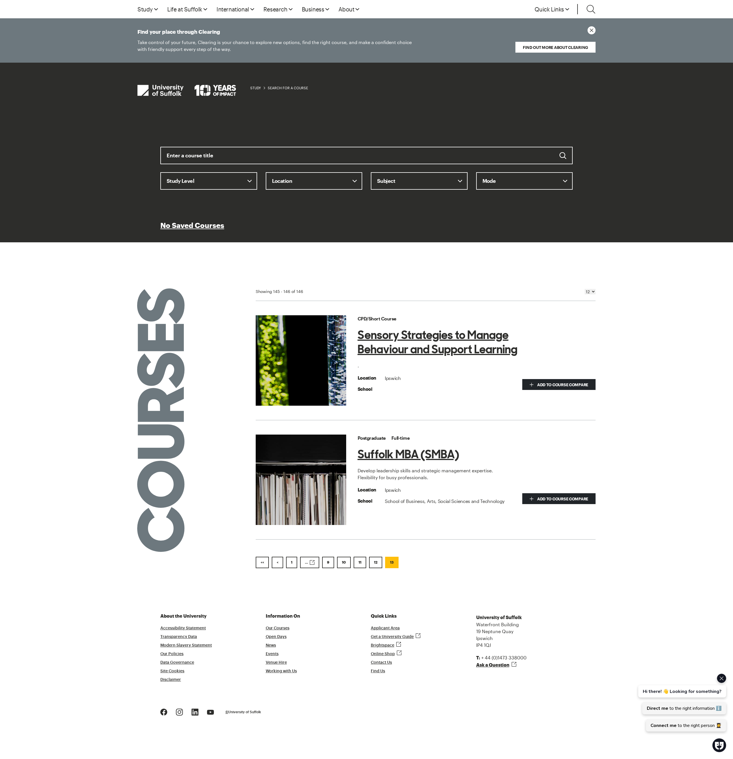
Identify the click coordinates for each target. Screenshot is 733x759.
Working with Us (281, 671)
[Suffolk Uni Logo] (186, 90)
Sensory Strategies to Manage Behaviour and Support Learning (437, 342)
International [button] (232, 9)
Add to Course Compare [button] (562, 384)
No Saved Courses (192, 225)
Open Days (276, 637)
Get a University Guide (392, 637)
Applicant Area (385, 628)
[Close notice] (592, 30)
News (271, 645)
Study (255, 88)
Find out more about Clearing (555, 47)
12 (375, 562)
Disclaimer (170, 680)
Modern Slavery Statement (186, 645)
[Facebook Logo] (163, 711)
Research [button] (275, 9)
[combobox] (366, 159)
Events (272, 654)
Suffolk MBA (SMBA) (408, 454)
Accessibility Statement (183, 628)
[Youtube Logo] (210, 711)
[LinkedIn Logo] (195, 711)
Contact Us (381, 663)
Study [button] (145, 9)
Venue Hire (276, 663)
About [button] (346, 9)
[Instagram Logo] (179, 711)
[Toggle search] (591, 9)
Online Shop (383, 654)
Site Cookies (172, 671)
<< (262, 562)
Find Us (378, 671)
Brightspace (382, 645)
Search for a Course (288, 88)
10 (344, 562)
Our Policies (172, 654)
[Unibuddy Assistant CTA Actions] (681, 702)
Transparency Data (178, 637)
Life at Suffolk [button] (184, 9)
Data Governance (177, 663)
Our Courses (277, 628)
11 (359, 562)
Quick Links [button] (549, 9)
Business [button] (313, 9)
